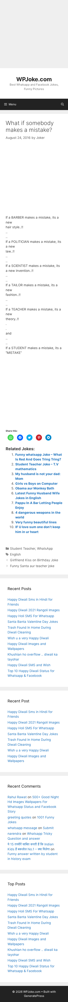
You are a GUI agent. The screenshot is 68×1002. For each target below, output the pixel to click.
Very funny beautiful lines (36, 522)
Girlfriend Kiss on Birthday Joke (34, 560)
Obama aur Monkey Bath (34, 488)
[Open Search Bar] (62, 104)
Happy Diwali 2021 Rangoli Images (34, 610)
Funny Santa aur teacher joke (32, 566)
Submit (48, 828)
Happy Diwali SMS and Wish (29, 665)
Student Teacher (22, 548)
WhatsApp (45, 548)
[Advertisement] (34, 34)
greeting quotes (19, 817)
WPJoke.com (34, 79)
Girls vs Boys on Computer (36, 483)
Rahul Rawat (17, 797)
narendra (14, 834)
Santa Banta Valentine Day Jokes (33, 622)
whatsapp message (22, 828)
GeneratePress (34, 996)
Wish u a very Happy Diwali (28, 638)
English (15, 554)
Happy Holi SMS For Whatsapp (31, 616)
